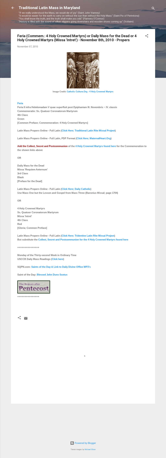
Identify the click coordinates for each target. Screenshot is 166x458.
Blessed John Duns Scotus (52, 274)
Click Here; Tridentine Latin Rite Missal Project (88, 235)
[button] (147, 36)
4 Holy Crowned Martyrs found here (95, 146)
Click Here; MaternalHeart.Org (94, 138)
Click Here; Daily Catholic (76, 189)
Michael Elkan (90, 449)
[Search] (153, 9)
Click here (57, 259)
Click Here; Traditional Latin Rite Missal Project (88, 130)
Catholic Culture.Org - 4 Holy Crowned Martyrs (90, 91)
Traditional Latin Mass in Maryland (49, 8)
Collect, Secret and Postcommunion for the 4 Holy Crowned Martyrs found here (83, 239)
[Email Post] (26, 319)
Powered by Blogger (85, 443)
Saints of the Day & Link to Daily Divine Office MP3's (61, 266)
